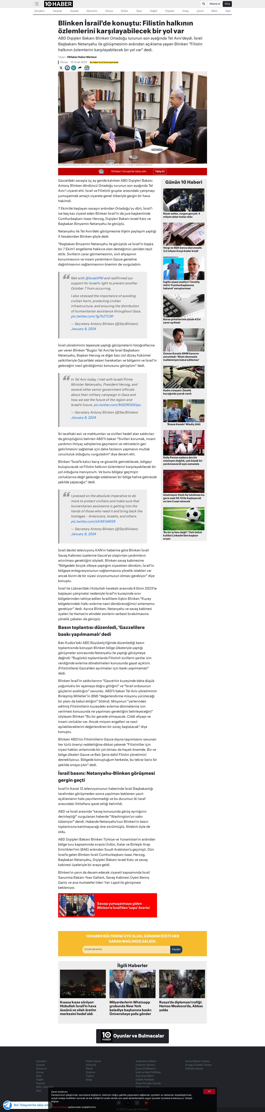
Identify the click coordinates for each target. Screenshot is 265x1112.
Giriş (227, 4)
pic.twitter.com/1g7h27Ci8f (92, 316)
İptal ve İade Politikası (148, 1072)
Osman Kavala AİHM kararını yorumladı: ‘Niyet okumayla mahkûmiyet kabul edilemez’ (181, 357)
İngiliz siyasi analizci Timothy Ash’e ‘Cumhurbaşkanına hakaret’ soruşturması (181, 285)
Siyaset (74, 11)
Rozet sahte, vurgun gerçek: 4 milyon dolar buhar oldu (181, 215)
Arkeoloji (91, 1065)
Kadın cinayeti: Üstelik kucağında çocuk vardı (177, 392)
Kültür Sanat (93, 1061)
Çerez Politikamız (146, 1069)
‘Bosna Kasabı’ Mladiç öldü (183, 424)
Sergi (89, 1080)
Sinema (90, 1072)
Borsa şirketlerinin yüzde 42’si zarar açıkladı (182, 321)
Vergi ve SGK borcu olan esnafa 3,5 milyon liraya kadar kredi (182, 249)
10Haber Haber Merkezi (82, 57)
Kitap (185, 11)
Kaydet (176, 949)
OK (209, 1092)
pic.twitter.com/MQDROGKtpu (117, 405)
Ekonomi (92, 11)
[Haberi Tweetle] (61, 68)
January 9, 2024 (83, 329)
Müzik (89, 1069)
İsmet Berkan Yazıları (197, 1061)
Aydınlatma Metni (146, 1061)
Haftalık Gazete (194, 1069)
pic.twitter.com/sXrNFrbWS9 (93, 521)
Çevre (200, 11)
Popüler (169, 11)
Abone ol (214, 4)
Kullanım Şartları (145, 1065)
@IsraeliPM (94, 278)
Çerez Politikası (59, 1107)
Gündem (39, 11)
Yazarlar (57, 11)
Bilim (214, 11)
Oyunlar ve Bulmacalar (138, 1036)
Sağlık (153, 11)
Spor (139, 11)
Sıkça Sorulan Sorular (148, 1083)
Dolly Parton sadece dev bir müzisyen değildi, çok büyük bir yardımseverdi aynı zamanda (182, 461)
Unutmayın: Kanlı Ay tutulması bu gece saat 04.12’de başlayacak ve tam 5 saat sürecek (183, 498)
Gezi (228, 11)
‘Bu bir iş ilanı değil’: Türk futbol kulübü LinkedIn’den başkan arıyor (182, 535)
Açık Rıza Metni (145, 1076)
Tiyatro (90, 1076)
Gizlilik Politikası (145, 1080)
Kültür (124, 11)
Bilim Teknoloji (44, 1087)
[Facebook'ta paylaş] (67, 68)
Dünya (109, 11)
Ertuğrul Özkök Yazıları (198, 1065)
